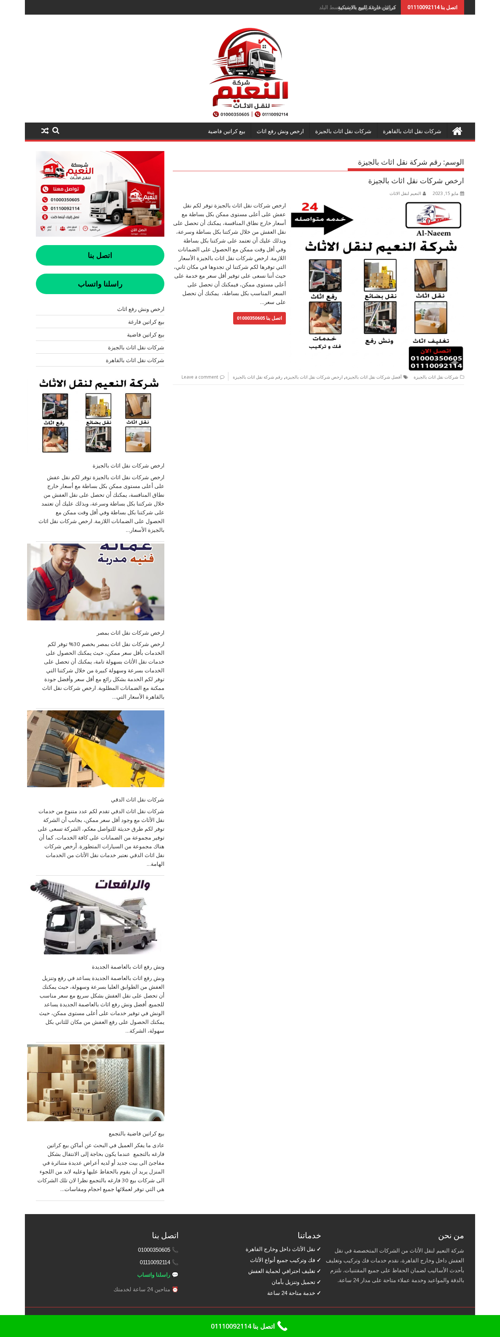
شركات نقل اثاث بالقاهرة (412, 131)
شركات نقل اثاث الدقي (137, 799)
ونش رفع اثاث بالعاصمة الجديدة (128, 966)
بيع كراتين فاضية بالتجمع (136, 1133)
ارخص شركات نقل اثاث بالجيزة (416, 180)
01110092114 (155, 1262)
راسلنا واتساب (153, 1275)
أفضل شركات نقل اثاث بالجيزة (374, 377)
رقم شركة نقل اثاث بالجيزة (258, 377)
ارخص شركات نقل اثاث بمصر (130, 632)
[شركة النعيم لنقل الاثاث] (457, 130)
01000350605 (154, 1250)
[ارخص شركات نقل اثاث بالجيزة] (377, 205)
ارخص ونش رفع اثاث (280, 131)
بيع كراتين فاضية (226, 131)
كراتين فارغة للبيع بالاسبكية (367, 7)
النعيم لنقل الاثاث (405, 193)
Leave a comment (200, 377)
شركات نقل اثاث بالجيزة (343, 131)
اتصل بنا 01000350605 (259, 318)
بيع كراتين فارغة (146, 321)
